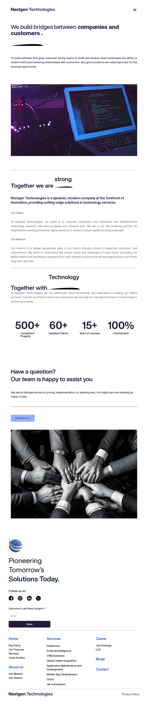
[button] (134, 9)
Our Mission (16, 673)
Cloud (50, 679)
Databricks (53, 646)
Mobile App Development (62, 674)
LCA (98, 649)
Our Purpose (16, 649)
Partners (14, 653)
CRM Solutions (55, 655)
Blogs (100, 659)
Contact (102, 669)
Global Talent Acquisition (62, 660)
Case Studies (17, 657)
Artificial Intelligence (59, 650)
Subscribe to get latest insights (26, 608)
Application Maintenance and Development (64, 667)
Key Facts (14, 645)
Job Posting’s (104, 645)
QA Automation (56, 684)
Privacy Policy (130, 694)
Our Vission (15, 677)
